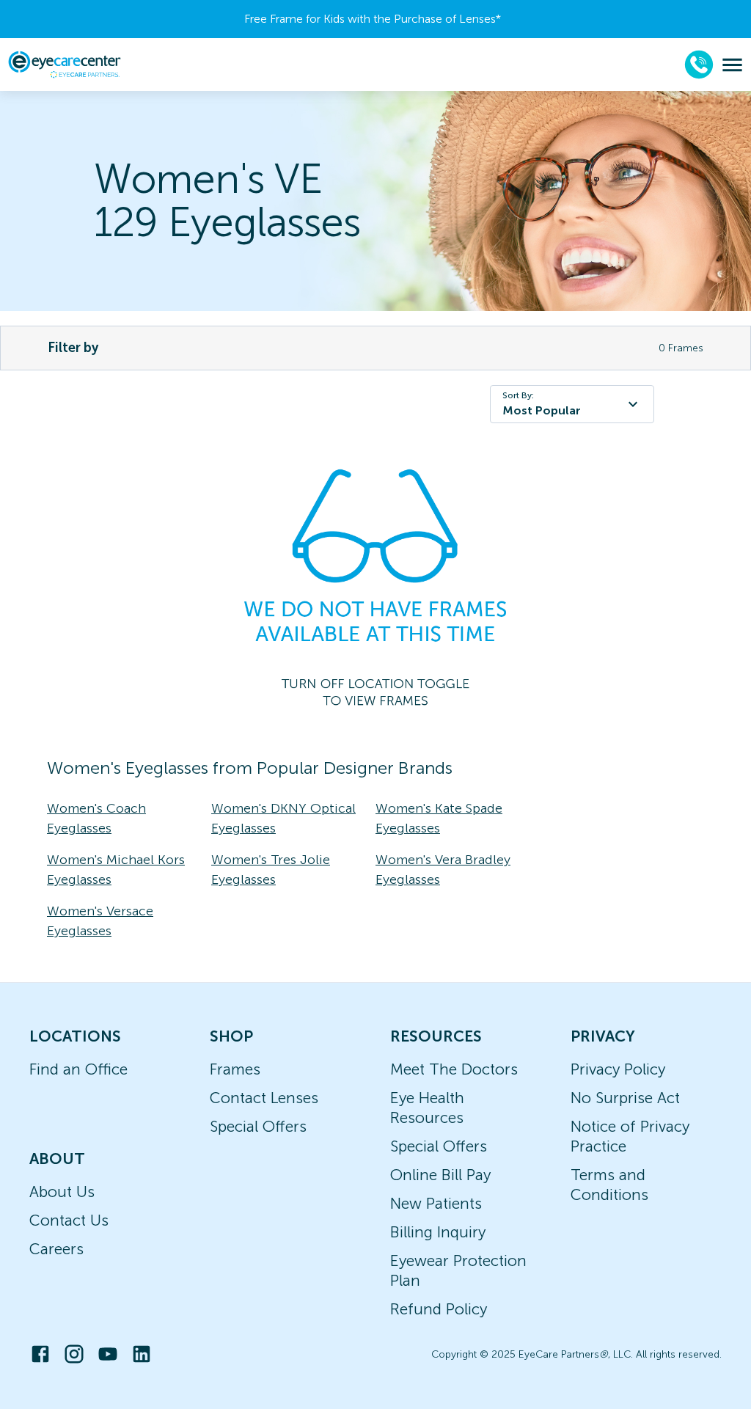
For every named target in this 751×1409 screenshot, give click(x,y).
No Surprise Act (625, 1097)
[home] (64, 64)
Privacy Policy (618, 1069)
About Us (62, 1191)
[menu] (732, 65)
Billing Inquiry (438, 1232)
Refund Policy (438, 1309)
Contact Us (69, 1220)
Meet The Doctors (454, 1069)
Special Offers (258, 1126)
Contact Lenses (264, 1097)
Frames (235, 1069)
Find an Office (78, 1069)
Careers (56, 1249)
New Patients (436, 1203)
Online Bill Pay (440, 1174)
